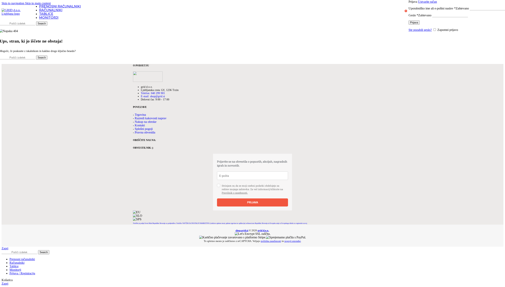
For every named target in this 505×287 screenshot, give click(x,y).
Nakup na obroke (145, 121)
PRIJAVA (252, 202)
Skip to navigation (13, 3)
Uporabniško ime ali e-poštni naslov (439, 8)
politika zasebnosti (271, 241)
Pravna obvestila (145, 132)
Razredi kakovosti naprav (150, 118)
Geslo (420, 15)
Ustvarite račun (427, 1)
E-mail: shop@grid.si (153, 96)
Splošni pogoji (144, 129)
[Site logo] (14, 13)
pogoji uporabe (292, 241)
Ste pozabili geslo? (420, 29)
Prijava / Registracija (22, 273)
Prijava (414, 22)
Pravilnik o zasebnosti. (235, 192)
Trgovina (140, 114)
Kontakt (140, 125)
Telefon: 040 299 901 (153, 93)
